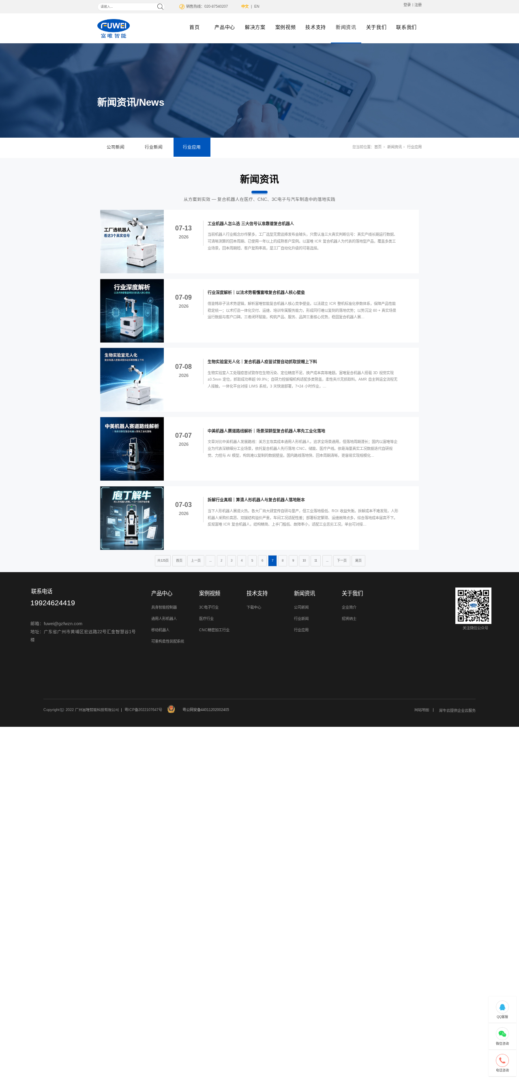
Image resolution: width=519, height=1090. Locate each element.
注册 (418, 5)
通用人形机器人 (164, 619)
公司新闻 (115, 147)
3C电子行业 (209, 607)
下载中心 (254, 607)
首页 (194, 27)
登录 (407, 5)
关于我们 (376, 27)
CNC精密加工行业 (214, 630)
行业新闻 (154, 147)
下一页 (342, 560)
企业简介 (349, 607)
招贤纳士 (349, 619)
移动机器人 (160, 630)
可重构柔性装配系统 (167, 641)
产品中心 (224, 27)
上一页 (196, 560)
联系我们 (406, 27)
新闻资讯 (346, 27)
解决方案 (255, 27)
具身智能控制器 (164, 607)
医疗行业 (206, 619)
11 (315, 560)
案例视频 (285, 27)
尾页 (358, 560)
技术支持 (315, 27)
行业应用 (192, 147)
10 (304, 560)
